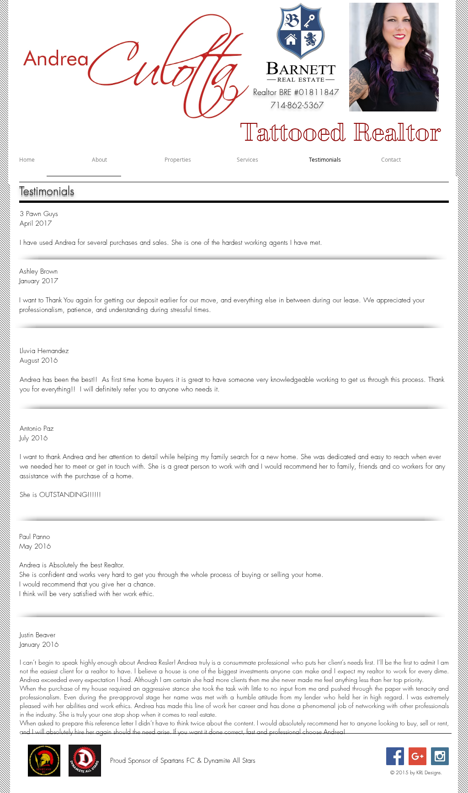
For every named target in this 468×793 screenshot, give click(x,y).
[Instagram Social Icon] (440, 756)
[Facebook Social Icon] (395, 756)
